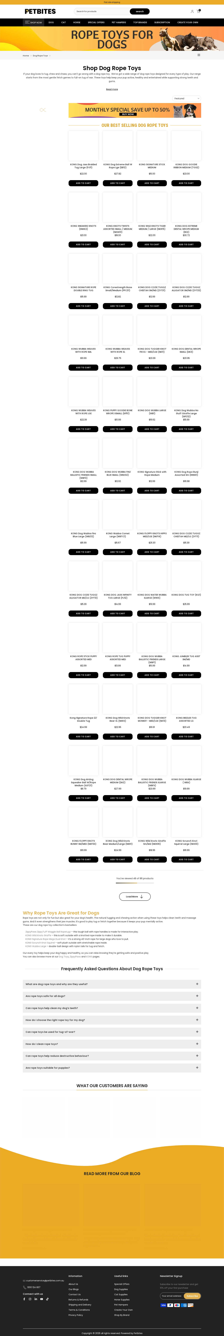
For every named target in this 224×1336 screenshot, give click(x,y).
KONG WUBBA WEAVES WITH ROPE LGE (83, 412)
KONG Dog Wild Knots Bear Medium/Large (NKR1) (118, 842)
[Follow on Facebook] (24, 1299)
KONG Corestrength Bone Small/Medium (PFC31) (117, 289)
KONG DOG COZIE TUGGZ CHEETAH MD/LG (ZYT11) (186, 535)
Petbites (138, 1333)
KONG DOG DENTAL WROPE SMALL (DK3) (186, 350)
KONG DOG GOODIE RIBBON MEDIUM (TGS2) (186, 166)
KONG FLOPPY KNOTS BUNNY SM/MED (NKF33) (83, 842)
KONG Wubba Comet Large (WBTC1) (118, 535)
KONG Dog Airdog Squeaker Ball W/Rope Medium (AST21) (83, 782)
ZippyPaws (75, 956)
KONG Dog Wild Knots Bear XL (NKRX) (118, 719)
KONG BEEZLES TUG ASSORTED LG (186, 719)
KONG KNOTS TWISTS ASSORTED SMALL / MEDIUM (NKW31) (117, 229)
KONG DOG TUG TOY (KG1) (186, 594)
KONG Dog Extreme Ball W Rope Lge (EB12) (117, 166)
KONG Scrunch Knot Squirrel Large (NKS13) (186, 842)
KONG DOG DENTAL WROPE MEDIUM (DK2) (117, 781)
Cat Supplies (121, 1294)
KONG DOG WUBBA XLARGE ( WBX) (186, 781)
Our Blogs (74, 1289)
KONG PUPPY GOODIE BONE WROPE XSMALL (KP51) (117, 412)
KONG (89, 956)
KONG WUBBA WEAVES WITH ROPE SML (83, 350)
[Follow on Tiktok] (47, 1299)
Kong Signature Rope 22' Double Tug (83, 719)
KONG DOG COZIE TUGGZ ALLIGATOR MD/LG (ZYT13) (83, 596)
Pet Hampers (121, 1304)
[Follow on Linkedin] (35, 1299)
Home (26, 56)
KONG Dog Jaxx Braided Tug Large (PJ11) (83, 166)
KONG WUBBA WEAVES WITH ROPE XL (118, 350)
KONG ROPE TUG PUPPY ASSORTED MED (117, 658)
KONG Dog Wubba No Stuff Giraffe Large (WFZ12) (186, 413)
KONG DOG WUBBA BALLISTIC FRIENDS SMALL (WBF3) (83, 475)
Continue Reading (33, 1248)
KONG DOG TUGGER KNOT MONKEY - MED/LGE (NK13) (152, 719)
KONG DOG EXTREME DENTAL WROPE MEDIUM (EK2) (186, 229)
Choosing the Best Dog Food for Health (47, 1230)
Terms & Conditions (79, 1310)
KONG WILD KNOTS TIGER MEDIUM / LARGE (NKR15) (152, 227)
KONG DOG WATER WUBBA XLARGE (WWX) (152, 596)
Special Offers (121, 1284)
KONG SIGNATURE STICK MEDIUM (152, 166)
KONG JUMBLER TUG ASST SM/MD (186, 658)
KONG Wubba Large (35, 946)
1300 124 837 (33, 1287)
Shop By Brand (121, 1315)
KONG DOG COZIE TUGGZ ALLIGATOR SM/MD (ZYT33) (186, 289)
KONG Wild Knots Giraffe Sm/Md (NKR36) (152, 842)
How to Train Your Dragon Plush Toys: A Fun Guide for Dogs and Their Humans (110, 1231)
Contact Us (75, 1294)
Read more (112, 89)
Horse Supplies (122, 1299)
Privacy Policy (76, 1315)
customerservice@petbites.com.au (45, 1280)
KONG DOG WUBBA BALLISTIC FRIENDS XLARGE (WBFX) (152, 782)
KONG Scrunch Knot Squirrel (40, 942)
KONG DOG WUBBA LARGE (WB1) (152, 412)
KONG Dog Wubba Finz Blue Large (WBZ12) (83, 535)
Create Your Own (123, 1310)
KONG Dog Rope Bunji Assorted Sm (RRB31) (186, 473)
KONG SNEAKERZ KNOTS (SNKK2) (83, 227)
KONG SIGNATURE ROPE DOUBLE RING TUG (83, 289)
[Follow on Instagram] (30, 1299)
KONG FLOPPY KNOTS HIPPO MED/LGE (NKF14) (152, 535)
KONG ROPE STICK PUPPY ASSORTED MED (83, 658)
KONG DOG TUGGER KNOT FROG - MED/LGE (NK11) (152, 350)
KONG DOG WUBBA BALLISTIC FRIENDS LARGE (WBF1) (152, 659)
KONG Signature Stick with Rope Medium (152, 473)
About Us (73, 1284)
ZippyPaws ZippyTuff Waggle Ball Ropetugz (48, 931)
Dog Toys (64, 956)
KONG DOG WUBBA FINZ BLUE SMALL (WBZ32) (118, 473)
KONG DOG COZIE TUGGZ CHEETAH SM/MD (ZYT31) (152, 289)
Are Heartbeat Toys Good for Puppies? (168, 1230)
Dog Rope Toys (40, 56)
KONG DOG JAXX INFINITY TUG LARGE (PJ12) (118, 596)
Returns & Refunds (78, 1299)
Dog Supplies (121, 1289)
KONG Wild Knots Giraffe (38, 935)
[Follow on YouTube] (41, 1299)
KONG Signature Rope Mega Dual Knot (45, 939)
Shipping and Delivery (80, 1304)
